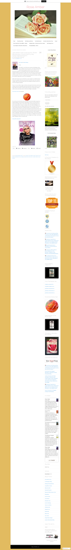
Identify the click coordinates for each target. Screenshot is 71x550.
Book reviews (18, 155)
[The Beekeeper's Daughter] (57, 437)
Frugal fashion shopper (48, 517)
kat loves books (47, 496)
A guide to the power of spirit (30, 155)
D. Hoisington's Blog (48, 481)
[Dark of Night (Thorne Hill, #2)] (57, 401)
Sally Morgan (26, 62)
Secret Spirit (21, 62)
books (21, 155)
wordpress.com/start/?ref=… (49, 284)
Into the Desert (47, 410)
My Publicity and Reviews (29, 41)
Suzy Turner (47, 515)
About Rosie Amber (20, 41)
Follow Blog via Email (50, 92)
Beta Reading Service (50, 43)
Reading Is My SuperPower (49, 483)
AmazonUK (14, 118)
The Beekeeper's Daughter (49, 435)
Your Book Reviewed (38, 41)
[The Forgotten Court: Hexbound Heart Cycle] (57, 424)
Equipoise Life (47, 509)
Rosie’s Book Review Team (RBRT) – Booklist (20, 43)
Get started (43, 1)
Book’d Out (47, 513)
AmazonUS (19, 118)
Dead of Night (47, 447)
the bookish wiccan (48, 479)
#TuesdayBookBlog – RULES (33, 45)
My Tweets (46, 154)
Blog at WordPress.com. (35, 546)
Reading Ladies (47, 507)
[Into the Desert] (57, 413)
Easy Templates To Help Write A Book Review (20, 45)
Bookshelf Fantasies (48, 490)
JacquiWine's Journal (48, 485)
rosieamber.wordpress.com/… (50, 286)
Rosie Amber (35, 7)
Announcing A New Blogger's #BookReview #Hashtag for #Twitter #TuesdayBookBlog (51, 372)
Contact (56, 41)
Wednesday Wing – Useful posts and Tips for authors (37, 43)
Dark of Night (47, 399)
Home (14, 41)
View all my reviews (15, 91)
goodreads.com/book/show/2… (50, 290)
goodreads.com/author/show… (50, 288)
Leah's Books (47, 498)
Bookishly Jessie (47, 500)
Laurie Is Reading (48, 502)
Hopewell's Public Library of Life (50, 492)
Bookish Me (47, 511)
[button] (46, 60)
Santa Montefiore (48, 436)
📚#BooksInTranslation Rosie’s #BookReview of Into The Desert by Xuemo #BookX (51, 246)
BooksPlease (47, 494)
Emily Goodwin (47, 448)
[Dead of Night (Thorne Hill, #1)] (57, 449)
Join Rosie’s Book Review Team (48, 41)
